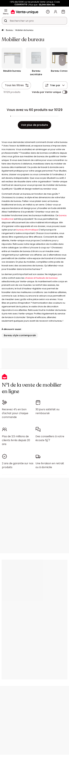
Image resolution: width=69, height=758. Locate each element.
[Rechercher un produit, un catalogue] (5, 20)
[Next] (62, 60)
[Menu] (6, 10)
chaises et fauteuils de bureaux (41, 277)
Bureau (9, 30)
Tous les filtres (14, 85)
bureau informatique (27, 229)
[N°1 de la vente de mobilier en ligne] (24, 11)
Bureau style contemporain (20, 335)
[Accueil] (3, 30)
